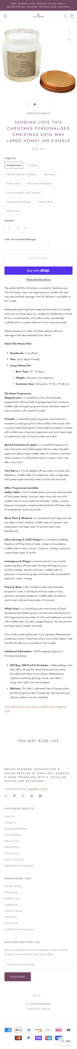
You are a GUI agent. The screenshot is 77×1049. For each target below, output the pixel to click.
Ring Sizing (10, 892)
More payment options (38, 279)
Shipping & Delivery (15, 828)
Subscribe (17, 976)
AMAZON (33, 789)
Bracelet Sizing (12, 886)
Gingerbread (14, 165)
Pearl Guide (11, 923)
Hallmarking (11, 904)
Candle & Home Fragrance (19, 929)
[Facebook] (5, 795)
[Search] (65, 16)
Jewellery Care (12, 898)
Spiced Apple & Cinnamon (21, 174)
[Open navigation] (5, 16)
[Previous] (27, 104)
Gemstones (10, 917)
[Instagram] (23, 795)
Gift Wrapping (12, 835)
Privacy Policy (12, 853)
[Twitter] (14, 795)
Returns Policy (12, 841)
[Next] (49, 104)
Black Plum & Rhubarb (39, 183)
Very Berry (49, 174)
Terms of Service (13, 859)
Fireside (32, 165)
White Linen (13, 211)
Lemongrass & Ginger (19, 202)
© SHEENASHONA (38, 1004)
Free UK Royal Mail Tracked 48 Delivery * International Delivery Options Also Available (38, 5)
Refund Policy (12, 847)
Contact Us (10, 822)
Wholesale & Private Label (18, 865)
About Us (9, 816)
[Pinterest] (31, 795)
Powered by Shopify (38, 1009)
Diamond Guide (13, 911)
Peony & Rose (45, 202)
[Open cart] (72, 16)
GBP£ (37, 995)
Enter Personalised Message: (20, 239)
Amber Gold (13, 183)
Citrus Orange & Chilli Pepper (23, 192)
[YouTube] (40, 795)
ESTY (45, 789)
